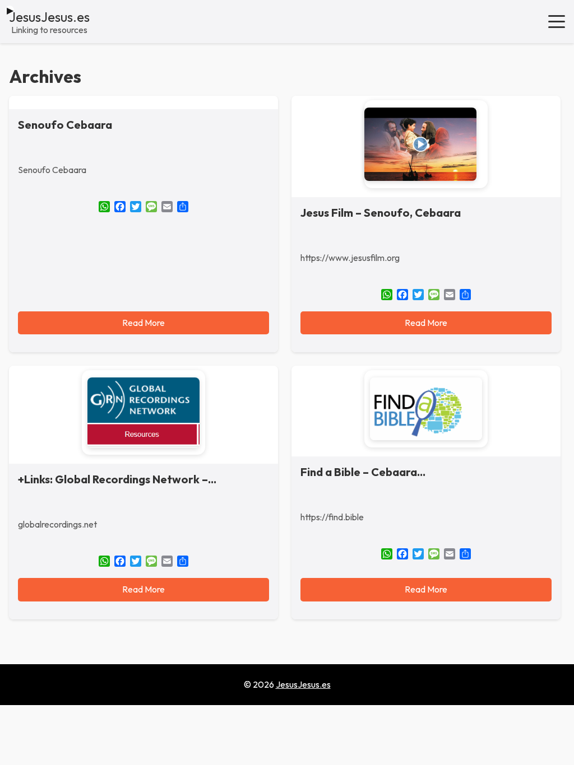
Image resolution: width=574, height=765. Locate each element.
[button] (556, 21)
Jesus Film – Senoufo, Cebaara (380, 213)
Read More (143, 322)
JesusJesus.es (49, 16)
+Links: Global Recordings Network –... (117, 479)
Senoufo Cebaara (65, 125)
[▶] (426, 144)
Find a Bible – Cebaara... (362, 472)
